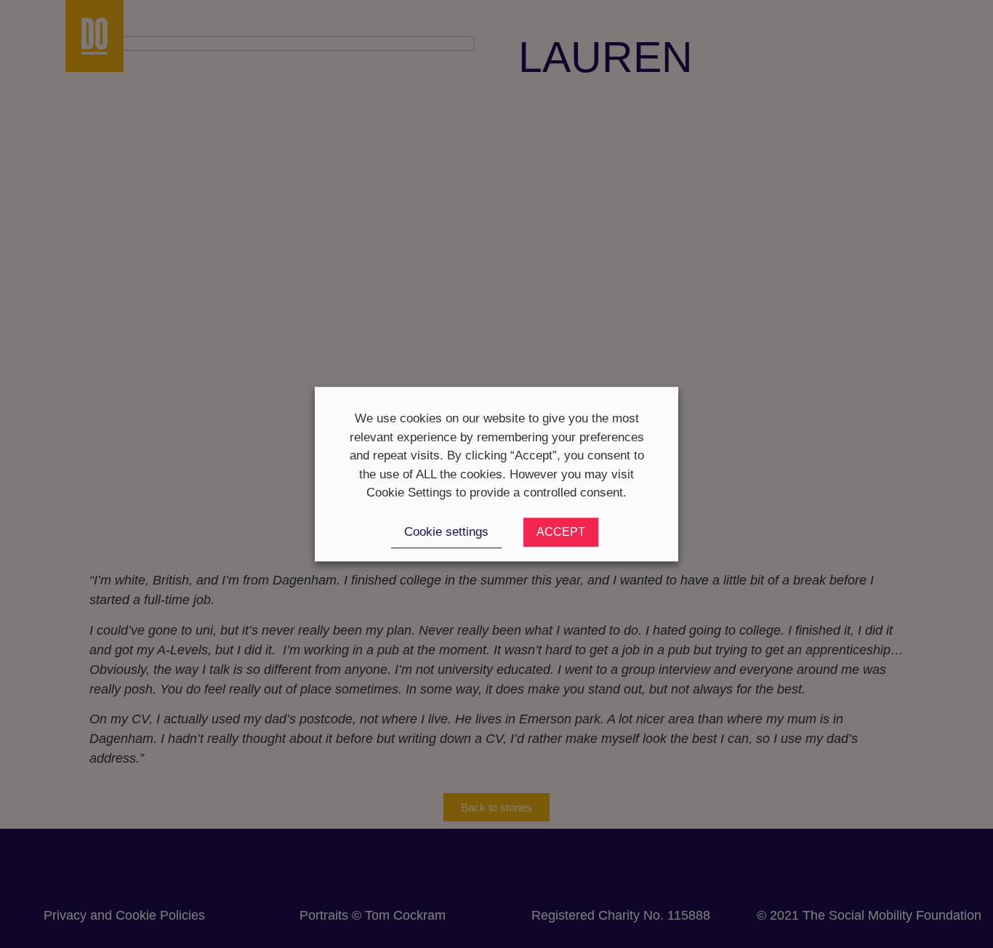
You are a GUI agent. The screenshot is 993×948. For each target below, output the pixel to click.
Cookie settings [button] (446, 532)
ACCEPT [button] (560, 532)
